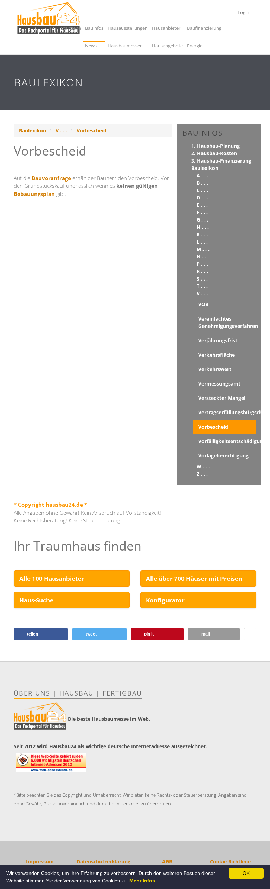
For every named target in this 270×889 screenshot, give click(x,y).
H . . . (203, 227)
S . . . (202, 278)
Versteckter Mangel (221, 398)
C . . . (202, 190)
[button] (41, 634)
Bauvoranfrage (52, 178)
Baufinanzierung (204, 28)
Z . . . (202, 473)
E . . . (202, 205)
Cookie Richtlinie (230, 861)
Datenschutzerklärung (103, 861)
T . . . (202, 286)
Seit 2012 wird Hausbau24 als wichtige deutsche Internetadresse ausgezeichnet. (110, 746)
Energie (194, 45)
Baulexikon (32, 130)
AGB (167, 861)
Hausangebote (167, 45)
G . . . (202, 219)
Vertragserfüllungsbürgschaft (227, 412)
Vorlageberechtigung (223, 455)
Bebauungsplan (35, 193)
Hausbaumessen (125, 45)
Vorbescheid (92, 130)
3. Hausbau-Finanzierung (221, 160)
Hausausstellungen (128, 28)
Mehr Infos (142, 880)
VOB (203, 304)
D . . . (202, 197)
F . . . (202, 212)
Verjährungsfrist (217, 340)
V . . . (61, 130)
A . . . (202, 175)
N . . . (203, 256)
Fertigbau (122, 693)
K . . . (202, 234)
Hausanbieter (166, 28)
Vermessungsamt (219, 383)
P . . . (202, 264)
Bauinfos (94, 28)
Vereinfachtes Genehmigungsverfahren (227, 322)
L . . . (202, 241)
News (91, 45)
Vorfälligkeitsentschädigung (227, 441)
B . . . (202, 182)
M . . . (203, 249)
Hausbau (76, 693)
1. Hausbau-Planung (215, 146)
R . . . (202, 271)
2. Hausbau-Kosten (214, 153)
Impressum (40, 861)
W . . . (203, 466)
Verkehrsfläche (216, 354)
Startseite (71, 28)
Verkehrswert (214, 369)
